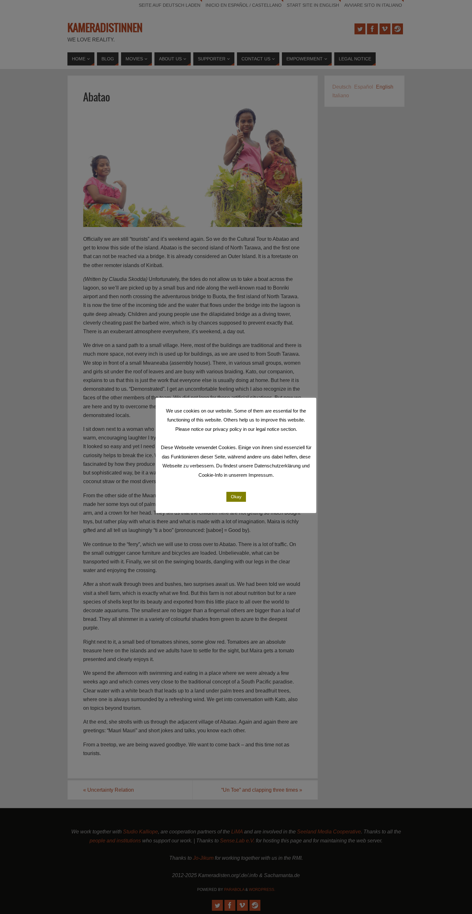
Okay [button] (236, 496)
